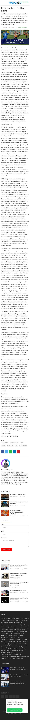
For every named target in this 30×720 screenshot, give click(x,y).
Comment (4, 538)
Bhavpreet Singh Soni (7, 469)
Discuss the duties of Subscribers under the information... (18, 565)
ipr (2, 442)
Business (4, 27)
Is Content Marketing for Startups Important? (18, 502)
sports (22, 442)
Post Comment (6, 549)
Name (2, 524)
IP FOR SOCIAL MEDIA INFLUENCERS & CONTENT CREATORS (17, 512)
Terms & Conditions (12, 714)
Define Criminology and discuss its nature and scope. (19, 598)
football (6, 442)
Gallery (20, 714)
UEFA (16, 445)
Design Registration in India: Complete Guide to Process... (17, 682)
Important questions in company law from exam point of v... (19, 582)
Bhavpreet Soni (13, 496)
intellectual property (14, 442)
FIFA (20, 445)
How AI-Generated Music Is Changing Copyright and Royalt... (18, 668)
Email (2, 531)
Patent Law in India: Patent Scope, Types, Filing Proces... (19, 675)
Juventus (3, 445)
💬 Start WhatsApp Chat (14, 710)
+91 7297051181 (23, 2)
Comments (6, 520)
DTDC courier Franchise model (18, 590)
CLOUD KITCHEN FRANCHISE (17, 494)
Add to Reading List (22, 27)
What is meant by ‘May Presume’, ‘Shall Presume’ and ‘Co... (18, 574)
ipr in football (10, 445)
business (25, 445)
